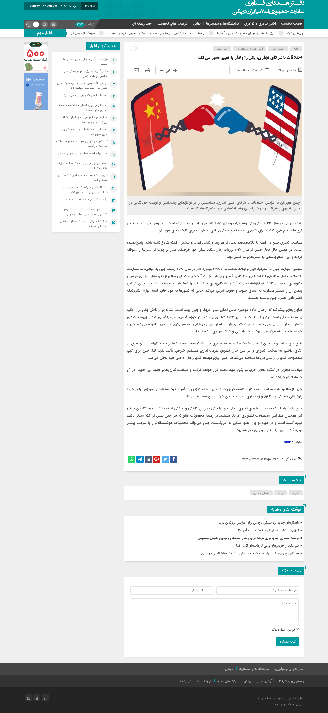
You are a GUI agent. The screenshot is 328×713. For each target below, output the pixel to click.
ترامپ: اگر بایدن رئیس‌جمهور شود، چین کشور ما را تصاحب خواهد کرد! (82, 85)
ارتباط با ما (204, 681)
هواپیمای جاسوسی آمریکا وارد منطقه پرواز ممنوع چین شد (84, 120)
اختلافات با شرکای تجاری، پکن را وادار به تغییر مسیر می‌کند (250, 58)
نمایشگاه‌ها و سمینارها (222, 23)
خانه (296, 48)
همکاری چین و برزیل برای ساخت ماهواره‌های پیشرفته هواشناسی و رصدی (250, 553)
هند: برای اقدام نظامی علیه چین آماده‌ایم (82, 153)
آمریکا (295, 492)
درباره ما (185, 681)
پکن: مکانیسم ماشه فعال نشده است (84, 199)
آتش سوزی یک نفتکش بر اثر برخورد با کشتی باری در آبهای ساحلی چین (83, 212)
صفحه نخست (291, 23)
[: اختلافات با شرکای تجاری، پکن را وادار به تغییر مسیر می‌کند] (136, 70)
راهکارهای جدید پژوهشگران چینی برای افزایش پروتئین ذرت (259, 522)
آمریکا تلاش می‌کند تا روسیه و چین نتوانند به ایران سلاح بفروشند (85, 190)
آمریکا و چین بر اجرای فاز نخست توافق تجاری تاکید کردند (83, 108)
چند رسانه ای (141, 23)
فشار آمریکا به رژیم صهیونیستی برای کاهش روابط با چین (85, 73)
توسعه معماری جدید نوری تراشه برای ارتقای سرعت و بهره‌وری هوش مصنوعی (179, 33)
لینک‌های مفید (227, 681)
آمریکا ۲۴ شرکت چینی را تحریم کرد (86, 95)
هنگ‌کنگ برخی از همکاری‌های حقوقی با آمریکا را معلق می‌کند (82, 224)
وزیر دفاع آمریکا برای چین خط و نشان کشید (83, 61)
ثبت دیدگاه (288, 641)
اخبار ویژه (222, 48)
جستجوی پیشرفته (291, 681)
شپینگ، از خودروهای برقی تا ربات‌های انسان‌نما (89, 33)
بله (45, 698)
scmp (288, 442)
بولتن (197, 23)
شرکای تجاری (261, 492)
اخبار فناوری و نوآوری (260, 23)
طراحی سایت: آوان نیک (289, 704)
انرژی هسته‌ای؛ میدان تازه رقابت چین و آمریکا (269, 33)
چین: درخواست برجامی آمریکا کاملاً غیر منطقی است (83, 178)
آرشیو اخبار (278, 48)
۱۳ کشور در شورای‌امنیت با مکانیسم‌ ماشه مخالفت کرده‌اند (82, 144)
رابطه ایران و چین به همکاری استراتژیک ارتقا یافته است (82, 166)
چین (281, 492)
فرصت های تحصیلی (172, 23)
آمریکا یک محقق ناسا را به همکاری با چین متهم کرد (84, 132)
